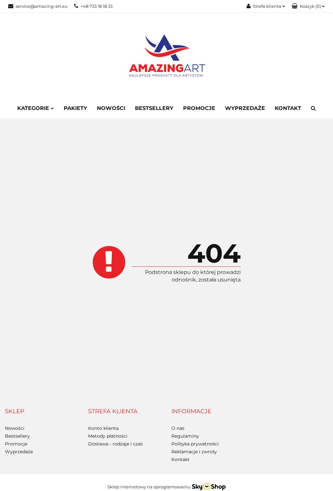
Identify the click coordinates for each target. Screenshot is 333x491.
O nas (177, 428)
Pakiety (75, 108)
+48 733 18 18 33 (97, 6)
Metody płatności (107, 436)
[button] (308, 6)
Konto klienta (103, 428)
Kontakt (288, 108)
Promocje (199, 108)
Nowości (111, 108)
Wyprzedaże (245, 108)
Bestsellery (154, 108)
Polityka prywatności (195, 444)
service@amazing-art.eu (42, 6)
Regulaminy (185, 436)
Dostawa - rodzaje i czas (115, 444)
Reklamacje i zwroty (194, 452)
